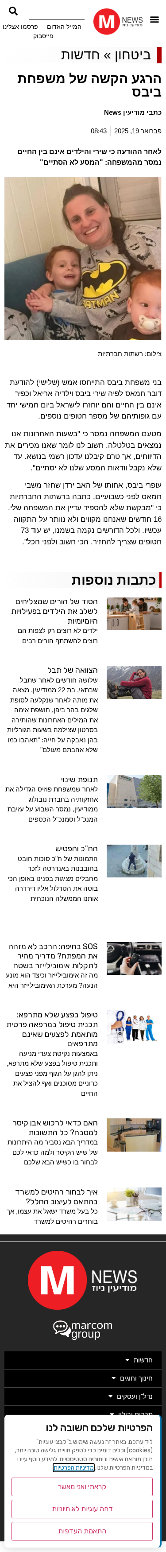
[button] (154, 19)
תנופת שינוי (79, 779)
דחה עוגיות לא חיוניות (82, 1509)
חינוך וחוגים (136, 1378)
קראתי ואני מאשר (82, 1486)
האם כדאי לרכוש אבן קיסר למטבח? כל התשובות (55, 1127)
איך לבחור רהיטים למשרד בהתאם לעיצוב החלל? (56, 1197)
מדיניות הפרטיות (74, 1467)
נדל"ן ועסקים (135, 1396)
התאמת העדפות (82, 1531)
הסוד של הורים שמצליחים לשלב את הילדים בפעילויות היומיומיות (54, 611)
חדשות (80, 54)
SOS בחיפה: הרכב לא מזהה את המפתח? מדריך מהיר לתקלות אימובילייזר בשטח (53, 956)
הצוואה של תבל (72, 670)
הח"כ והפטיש (76, 849)
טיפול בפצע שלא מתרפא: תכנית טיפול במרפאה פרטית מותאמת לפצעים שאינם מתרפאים (52, 1029)
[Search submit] (13, 11)
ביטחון (133, 54)
